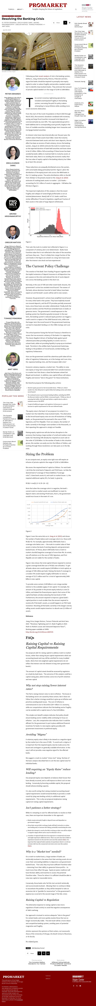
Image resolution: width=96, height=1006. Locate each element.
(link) (29, 846)
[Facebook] (65, 23)
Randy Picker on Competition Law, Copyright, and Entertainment (9, 434)
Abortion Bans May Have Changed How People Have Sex (80, 113)
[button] (76, 9)
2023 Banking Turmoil (38, 948)
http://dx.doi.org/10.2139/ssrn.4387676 (39, 632)
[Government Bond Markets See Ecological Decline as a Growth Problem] (20, 442)
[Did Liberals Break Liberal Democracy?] (90, 24)
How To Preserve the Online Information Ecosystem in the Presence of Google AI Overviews (80, 93)
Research (18, 16)
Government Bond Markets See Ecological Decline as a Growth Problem (9, 445)
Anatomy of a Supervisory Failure (79, 104)
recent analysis (44, 76)
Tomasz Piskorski (36, 24)
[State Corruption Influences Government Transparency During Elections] (90, 121)
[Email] (48, 953)
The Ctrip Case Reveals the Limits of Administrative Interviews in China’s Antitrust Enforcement (9, 407)
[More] (70, 23)
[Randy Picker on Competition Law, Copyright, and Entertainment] (20, 433)
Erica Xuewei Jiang (25, 23)
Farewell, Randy (80, 81)
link (64, 839)
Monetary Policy (8, 16)
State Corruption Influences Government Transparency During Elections (80, 124)
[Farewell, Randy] (90, 82)
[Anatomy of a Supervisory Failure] (90, 104)
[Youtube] (80, 986)
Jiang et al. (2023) (62, 178)
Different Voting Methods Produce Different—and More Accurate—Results (60, 964)
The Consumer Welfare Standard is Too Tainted (36, 963)
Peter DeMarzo (10, 23)
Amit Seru (6, 26)
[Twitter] (44, 953)
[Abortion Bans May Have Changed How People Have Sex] (90, 112)
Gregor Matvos (21, 24)
